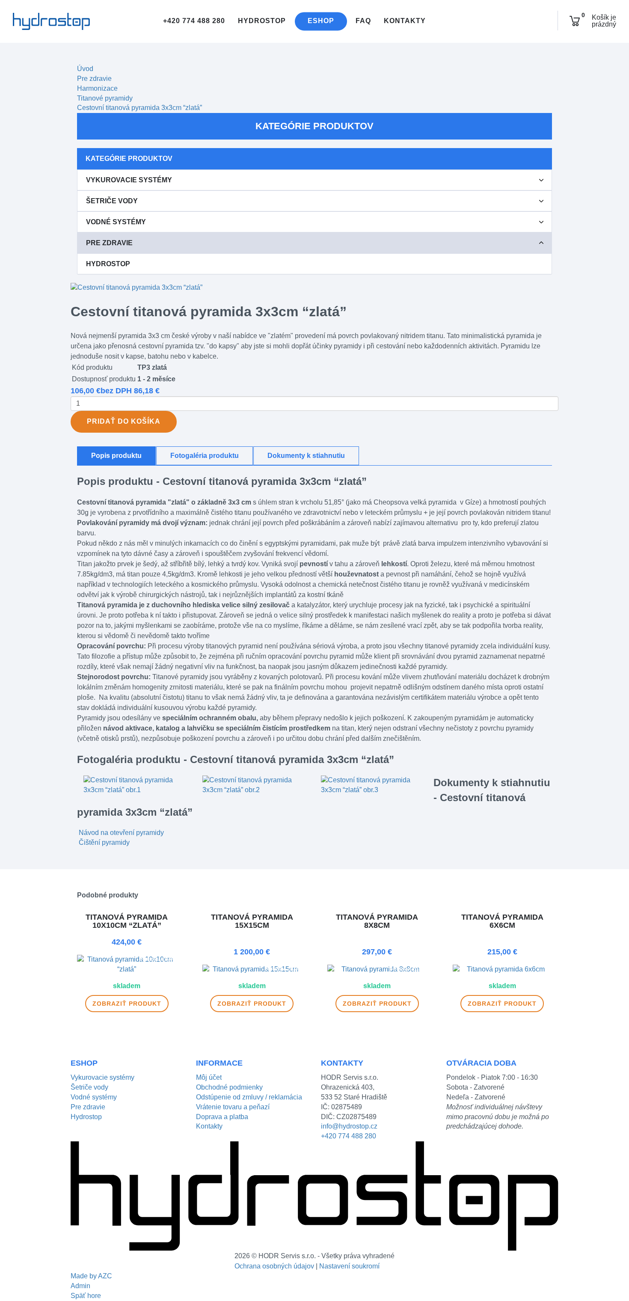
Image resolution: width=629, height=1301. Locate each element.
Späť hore (86, 1295)
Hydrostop (262, 21)
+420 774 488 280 (193, 21)
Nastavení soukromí (349, 1266)
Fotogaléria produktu (204, 455)
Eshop (321, 21)
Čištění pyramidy (104, 842)
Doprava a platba (222, 1116)
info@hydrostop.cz (349, 1126)
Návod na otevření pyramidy (121, 832)
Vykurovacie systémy (129, 180)
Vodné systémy (116, 222)
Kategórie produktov (314, 126)
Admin (80, 1285)
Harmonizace (97, 88)
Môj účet (209, 1077)
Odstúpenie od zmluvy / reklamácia (249, 1097)
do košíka (123, 421)
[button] (541, 180)
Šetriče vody (112, 201)
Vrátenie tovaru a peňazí (233, 1107)
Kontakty (405, 21)
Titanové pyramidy (105, 98)
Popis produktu (116, 455)
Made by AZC (91, 1276)
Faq (363, 21)
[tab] (314, 179)
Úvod (85, 68)
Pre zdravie (94, 78)
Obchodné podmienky (229, 1087)
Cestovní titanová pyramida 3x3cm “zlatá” (139, 107)
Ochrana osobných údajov (274, 1266)
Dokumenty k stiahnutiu (306, 455)
